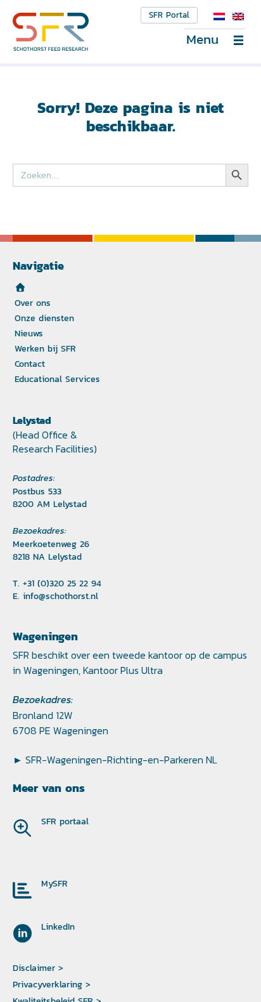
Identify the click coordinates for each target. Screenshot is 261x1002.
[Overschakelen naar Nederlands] (219, 16)
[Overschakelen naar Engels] (238, 16)
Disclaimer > (38, 967)
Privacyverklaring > (52, 984)
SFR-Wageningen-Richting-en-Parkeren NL (121, 759)
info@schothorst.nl (60, 596)
